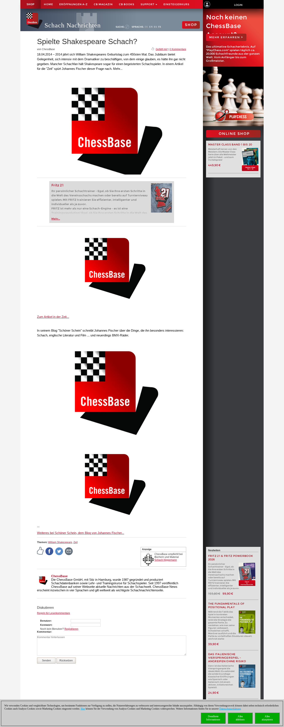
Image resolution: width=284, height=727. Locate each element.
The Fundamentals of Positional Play (226, 605)
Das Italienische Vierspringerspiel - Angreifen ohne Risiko (227, 657)
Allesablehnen (240, 718)
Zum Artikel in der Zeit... (53, 317)
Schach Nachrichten (72, 25)
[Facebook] (49, 551)
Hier (83, 708)
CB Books (126, 4)
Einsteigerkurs (176, 4)
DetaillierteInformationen (213, 718)
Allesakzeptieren (267, 718)
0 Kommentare (178, 49)
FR (159, 27)
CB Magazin (103, 4)
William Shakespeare (60, 542)
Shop (31, 4)
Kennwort (46, 625)
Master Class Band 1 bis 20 (230, 144)
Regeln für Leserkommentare (53, 613)
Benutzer (45, 620)
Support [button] (148, 4)
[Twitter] (59, 551)
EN (151, 27)
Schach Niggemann (165, 559)
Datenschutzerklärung (230, 708)
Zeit (75, 542)
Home (48, 4)
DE (146, 27)
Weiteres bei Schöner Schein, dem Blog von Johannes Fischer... (80, 533)
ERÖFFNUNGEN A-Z (73, 4)
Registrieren (71, 628)
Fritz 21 (57, 185)
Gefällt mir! (162, 49)
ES (155, 27)
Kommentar (44, 631)
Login (238, 4)
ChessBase (59, 576)
